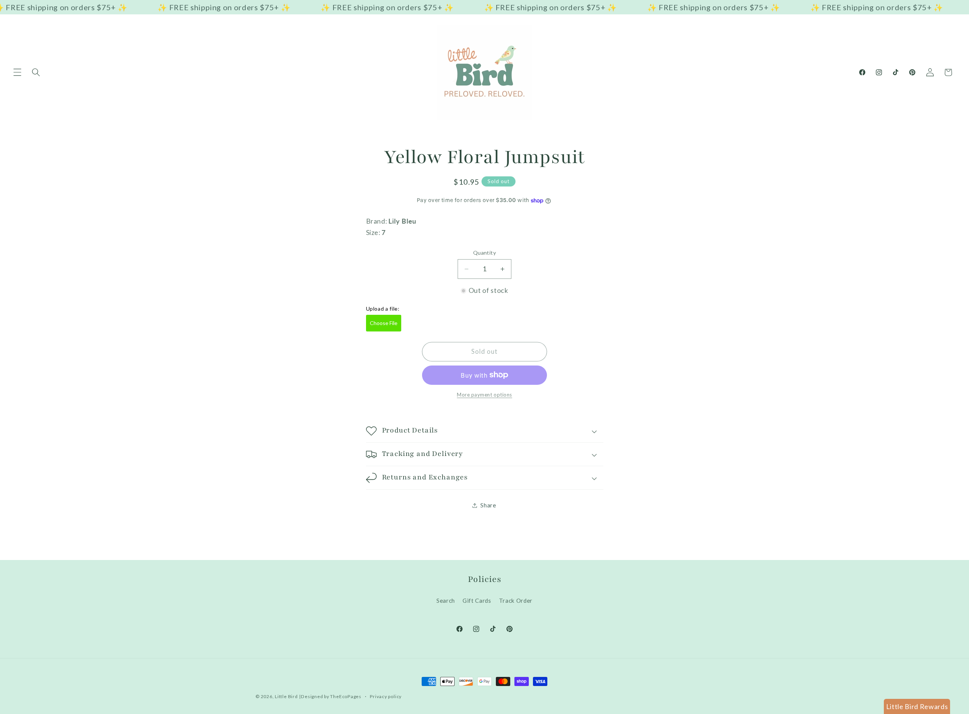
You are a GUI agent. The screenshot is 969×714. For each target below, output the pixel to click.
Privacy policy (386, 696)
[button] (17, 72)
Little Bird (286, 696)
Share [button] (488, 505)
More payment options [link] (484, 395)
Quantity (484, 252)
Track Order (516, 600)
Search (445, 600)
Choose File (383, 323)
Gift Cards (477, 600)
